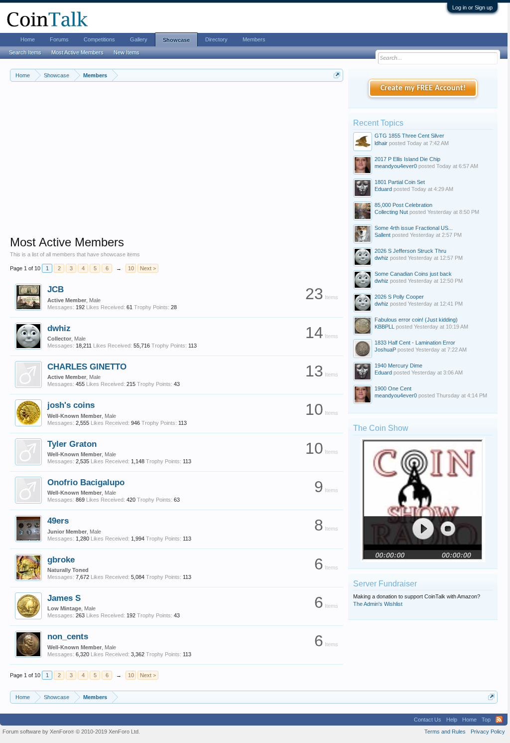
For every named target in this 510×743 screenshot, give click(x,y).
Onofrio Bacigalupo (86, 482)
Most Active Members (77, 52)
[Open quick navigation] (337, 75)
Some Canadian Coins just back (413, 274)
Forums (59, 39)
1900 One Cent (393, 388)
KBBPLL (384, 327)
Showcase (176, 40)
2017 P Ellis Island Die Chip (407, 159)
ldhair (381, 143)
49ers (58, 521)
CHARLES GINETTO (87, 367)
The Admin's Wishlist (377, 604)
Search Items (25, 52)
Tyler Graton (72, 444)
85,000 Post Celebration (403, 205)
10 (131, 268)
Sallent (382, 235)
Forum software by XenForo (71, 732)
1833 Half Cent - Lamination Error (415, 343)
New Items (126, 52)
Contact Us (427, 720)
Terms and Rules (445, 732)
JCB (55, 289)
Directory (216, 39)
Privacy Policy (488, 732)
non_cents (67, 636)
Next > (148, 268)
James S (64, 598)
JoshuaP (385, 350)
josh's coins (71, 405)
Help (451, 720)
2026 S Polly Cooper (399, 297)
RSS (499, 719)
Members (254, 39)
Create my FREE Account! (423, 88)
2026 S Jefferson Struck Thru (410, 251)
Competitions (99, 39)
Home (27, 39)
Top (486, 720)
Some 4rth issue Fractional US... (414, 228)
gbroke (61, 559)
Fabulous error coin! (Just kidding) (416, 320)
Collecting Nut (391, 212)
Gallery (138, 39)
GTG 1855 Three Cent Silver (409, 136)
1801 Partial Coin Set (400, 182)
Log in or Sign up (472, 7)
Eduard (383, 189)
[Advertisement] (176, 165)
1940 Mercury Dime (398, 366)
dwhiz (59, 328)
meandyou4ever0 (396, 166)
